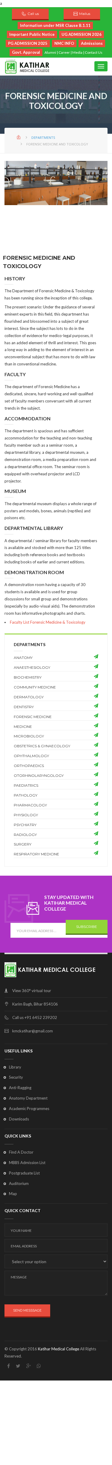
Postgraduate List (24, 1173)
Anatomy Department (28, 1098)
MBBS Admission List (27, 1162)
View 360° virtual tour (31, 990)
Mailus (84, 13)
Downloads (19, 1119)
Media (77, 52)
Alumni (50, 52)
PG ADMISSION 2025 (27, 43)
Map (13, 1193)
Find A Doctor (21, 1152)
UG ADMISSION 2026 (82, 34)
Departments (43, 137)
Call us (33, 13)
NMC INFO (64, 43)
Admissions (92, 43)
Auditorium (19, 1183)
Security (16, 1077)
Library (15, 1067)
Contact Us (93, 52)
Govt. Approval (26, 52)
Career (64, 52)
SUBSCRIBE (86, 926)
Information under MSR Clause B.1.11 (55, 25)
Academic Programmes (29, 1108)
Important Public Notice (32, 34)
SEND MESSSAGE (27, 1310)
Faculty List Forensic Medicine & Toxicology (47, 622)
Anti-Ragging (20, 1087)
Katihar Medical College (58, 1348)
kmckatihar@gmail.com (32, 1031)
